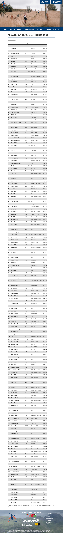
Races (4, 29)
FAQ (54, 29)
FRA (59, 29)
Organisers (49, 522)
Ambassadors (49, 518)
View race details (12, 40)
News (19, 29)
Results (12, 29)
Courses (48, 29)
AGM (49, 520)
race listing (47, 505)
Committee (49, 516)
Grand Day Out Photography (19, 531)
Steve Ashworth (42, 531)
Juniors (39, 29)
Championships (29, 29)
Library (49, 524)
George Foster (38, 530)
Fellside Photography (35, 531)
